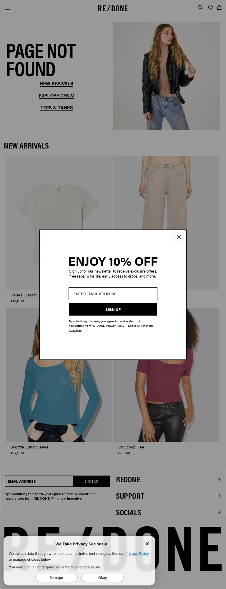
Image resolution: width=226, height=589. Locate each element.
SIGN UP (113, 309)
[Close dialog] (179, 237)
